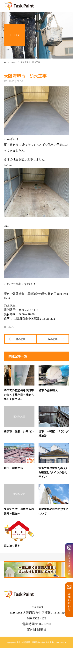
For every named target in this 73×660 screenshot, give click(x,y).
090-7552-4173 (28, 309)
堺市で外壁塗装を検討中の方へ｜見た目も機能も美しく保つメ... (19, 395)
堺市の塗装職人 (48, 390)
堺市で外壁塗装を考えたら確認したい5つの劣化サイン (54, 472)
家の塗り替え (12, 545)
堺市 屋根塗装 (15, 468)
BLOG (20, 81)
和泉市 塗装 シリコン (19, 431)
